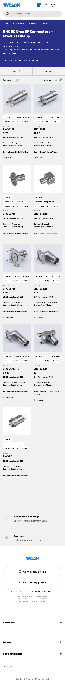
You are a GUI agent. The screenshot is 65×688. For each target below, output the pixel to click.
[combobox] (32, 14)
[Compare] (16, 80)
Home (5, 23)
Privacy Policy (10, 666)
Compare (7, 80)
